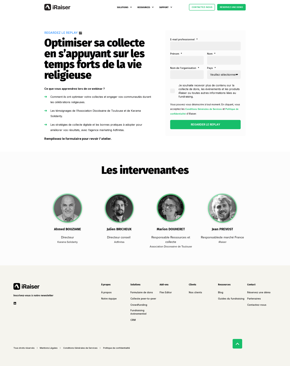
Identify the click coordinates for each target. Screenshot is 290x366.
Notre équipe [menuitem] (109, 298)
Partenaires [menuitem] (254, 298)
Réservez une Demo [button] (231, 7)
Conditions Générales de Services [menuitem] (80, 348)
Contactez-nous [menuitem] (256, 304)
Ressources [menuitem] (143, 7)
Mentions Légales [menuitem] (49, 348)
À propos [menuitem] (106, 285)
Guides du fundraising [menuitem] (231, 298)
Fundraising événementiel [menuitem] (138, 312)
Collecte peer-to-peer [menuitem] (143, 298)
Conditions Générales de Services (203, 109)
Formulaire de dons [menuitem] (141, 292)
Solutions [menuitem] (122, 7)
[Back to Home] (57, 7)
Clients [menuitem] (192, 285)
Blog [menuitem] (220, 292)
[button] (34, 295)
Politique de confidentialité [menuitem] (116, 348)
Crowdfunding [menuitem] (138, 304)
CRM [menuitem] (133, 319)
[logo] (26, 286)
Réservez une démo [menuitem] (259, 292)
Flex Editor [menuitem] (166, 292)
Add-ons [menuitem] (164, 285)
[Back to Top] (237, 344)
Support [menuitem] (163, 7)
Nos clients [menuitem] (195, 292)
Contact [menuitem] (251, 285)
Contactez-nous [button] (202, 7)
